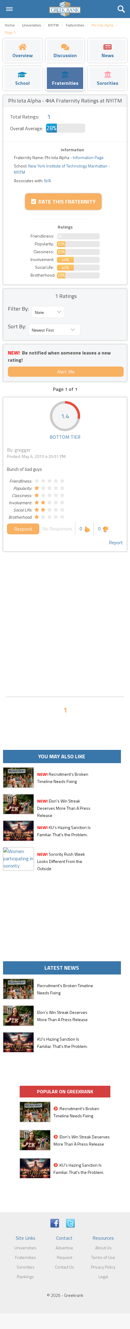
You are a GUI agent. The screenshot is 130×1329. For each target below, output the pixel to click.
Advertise (64, 1248)
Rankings (25, 1276)
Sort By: (17, 326)
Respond (23, 529)
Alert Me (66, 371)
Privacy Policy (103, 1267)
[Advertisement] (65, 624)
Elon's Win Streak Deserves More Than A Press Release (63, 808)
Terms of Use (103, 1257)
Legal (103, 1276)
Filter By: (18, 309)
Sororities (25, 1267)
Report (116, 542)
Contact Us (64, 1267)
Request (64, 1257)
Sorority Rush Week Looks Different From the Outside (61, 861)
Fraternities (25, 1257)
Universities (25, 1248)
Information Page (88, 157)
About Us (103, 1248)
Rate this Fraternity (66, 202)
